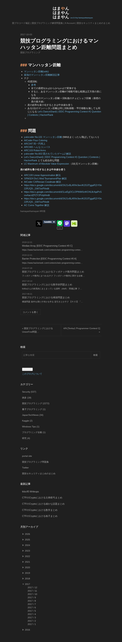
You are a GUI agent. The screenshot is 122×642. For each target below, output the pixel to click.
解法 (58, 175)
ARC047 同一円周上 (34, 143)
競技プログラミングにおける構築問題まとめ (46, 297)
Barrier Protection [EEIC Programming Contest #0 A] (49, 258)
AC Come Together (34, 205)
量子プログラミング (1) (34, 409)
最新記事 (25, 484)
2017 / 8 (32, 601)
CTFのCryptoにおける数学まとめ (40, 510)
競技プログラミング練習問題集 (47, 23)
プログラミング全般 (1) (34, 432)
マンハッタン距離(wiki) (36, 71)
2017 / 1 (32, 624)
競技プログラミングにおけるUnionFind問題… (37, 330)
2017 (27, 584)
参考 (33, 84)
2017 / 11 (32, 591)
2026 (27, 534)
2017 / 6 (32, 607)
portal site (27, 456)
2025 (27, 539)
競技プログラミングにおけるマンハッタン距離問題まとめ (59, 44)
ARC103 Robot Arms (35, 150)
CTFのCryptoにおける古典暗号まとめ (42, 497)
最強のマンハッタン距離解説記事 (42, 74)
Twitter (25, 467)
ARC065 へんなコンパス (37, 147)
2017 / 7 (32, 604)
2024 (27, 545)
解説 (68, 153)
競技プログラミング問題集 (35, 462)
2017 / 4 (32, 614)
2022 (27, 556)
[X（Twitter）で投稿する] (39, 223)
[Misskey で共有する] (74, 223)
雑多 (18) (26, 397)
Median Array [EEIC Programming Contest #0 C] (47, 245)
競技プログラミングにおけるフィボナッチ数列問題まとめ (53, 271)
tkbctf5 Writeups (30, 491)
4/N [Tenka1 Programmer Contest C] (81, 330)
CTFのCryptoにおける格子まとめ (40, 516)
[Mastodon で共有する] (67, 223)
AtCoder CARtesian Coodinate (40, 181)
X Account (70, 23)
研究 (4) (26, 438)
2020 (27, 567)
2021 (27, 562)
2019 (27, 573)
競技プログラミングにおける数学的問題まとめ (47, 284)
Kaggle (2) (27, 420)
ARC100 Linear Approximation (39, 175)
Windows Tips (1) (30, 426)
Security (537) (29, 391)
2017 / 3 (32, 617)
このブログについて (32, 374)
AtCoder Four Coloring (35, 140)
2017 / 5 (32, 611)
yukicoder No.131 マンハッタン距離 (43, 137)
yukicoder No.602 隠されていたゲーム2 (45, 153)
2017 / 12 (32, 587)
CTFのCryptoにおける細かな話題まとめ (43, 503)
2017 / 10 (32, 594)
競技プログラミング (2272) (35, 403)
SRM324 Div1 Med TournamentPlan (42, 178)
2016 (27, 629)
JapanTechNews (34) (32, 415)
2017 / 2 (32, 621)
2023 (27, 550)
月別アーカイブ (29, 526)
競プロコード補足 (21, 23)
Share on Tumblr (49, 222)
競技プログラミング (30, 52)
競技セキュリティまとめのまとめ (93, 23)
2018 (27, 578)
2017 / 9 (32, 597)
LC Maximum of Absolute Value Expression (46, 163)
